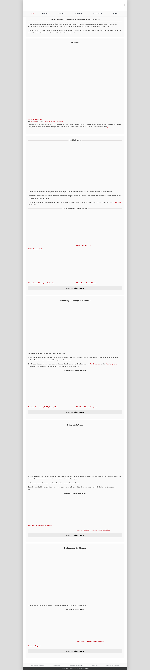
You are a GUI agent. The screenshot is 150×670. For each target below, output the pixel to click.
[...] (108, 127)
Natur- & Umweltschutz (58, 121)
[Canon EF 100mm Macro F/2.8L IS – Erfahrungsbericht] (99, 512)
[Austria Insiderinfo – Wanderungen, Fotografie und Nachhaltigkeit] (75, 1)
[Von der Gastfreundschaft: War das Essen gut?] (99, 626)
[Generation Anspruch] (51, 628)
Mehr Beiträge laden (75, 288)
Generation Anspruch (34, 646)
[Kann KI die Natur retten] (99, 227)
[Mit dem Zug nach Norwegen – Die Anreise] (51, 265)
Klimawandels (116, 202)
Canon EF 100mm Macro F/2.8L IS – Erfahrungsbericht (93, 530)
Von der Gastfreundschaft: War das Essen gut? (90, 641)
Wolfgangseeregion (113, 364)
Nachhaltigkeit (48, 121)
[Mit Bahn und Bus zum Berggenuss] (99, 389)
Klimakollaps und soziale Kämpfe (86, 283)
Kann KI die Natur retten (83, 245)
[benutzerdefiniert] (35, 5)
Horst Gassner (33, 121)
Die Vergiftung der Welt (35, 119)
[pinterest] (40, 5)
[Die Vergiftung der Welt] (75, 82)
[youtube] (37, 5)
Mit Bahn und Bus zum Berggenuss (86, 407)
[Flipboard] (43, 5)
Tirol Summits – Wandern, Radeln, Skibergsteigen (43, 407)
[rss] (46, 5)
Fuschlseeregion (95, 364)
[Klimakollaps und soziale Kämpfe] (99, 265)
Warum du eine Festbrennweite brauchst (40, 525)
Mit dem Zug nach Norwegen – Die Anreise (41, 283)
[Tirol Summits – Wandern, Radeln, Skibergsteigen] (51, 389)
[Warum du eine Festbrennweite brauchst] (51, 510)
